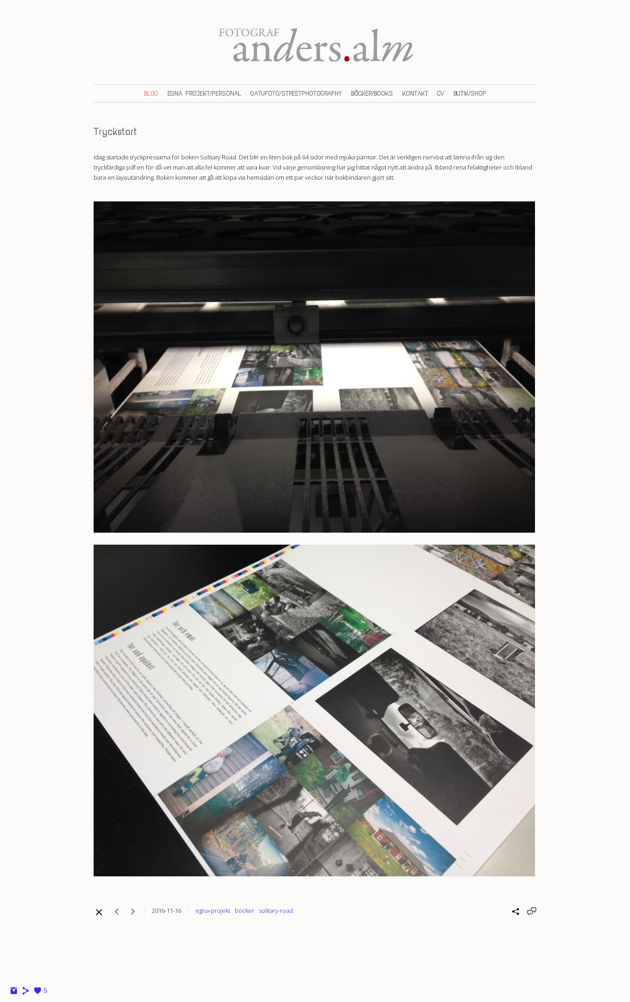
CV (440, 93)
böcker (244, 910)
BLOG (151, 93)
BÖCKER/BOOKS (372, 93)
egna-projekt (213, 910)
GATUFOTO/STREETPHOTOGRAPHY (296, 93)
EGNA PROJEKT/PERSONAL (204, 93)
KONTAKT (415, 93)
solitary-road (276, 910)
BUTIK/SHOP (469, 93)
